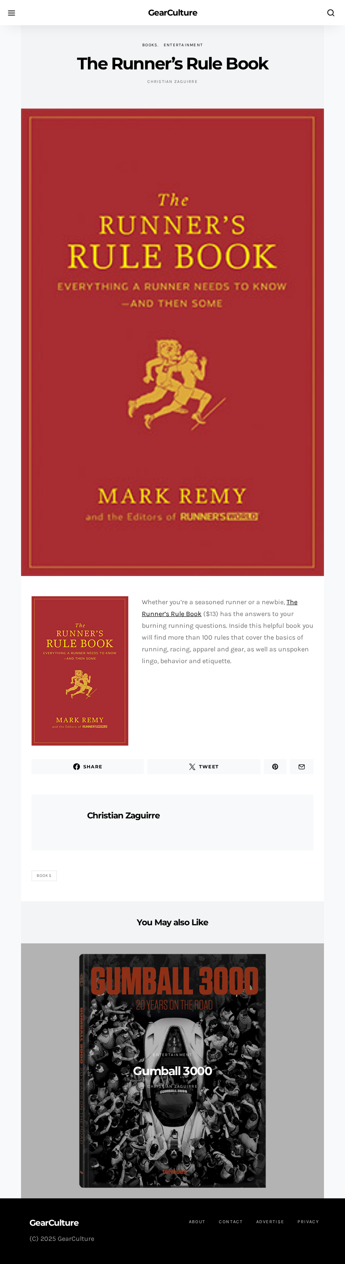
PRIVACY (308, 1221)
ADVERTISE (270, 1221)
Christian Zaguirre (172, 81)
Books (149, 45)
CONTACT (231, 1221)
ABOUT (197, 1221)
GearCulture (172, 12)
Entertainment (183, 45)
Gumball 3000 (172, 1071)
